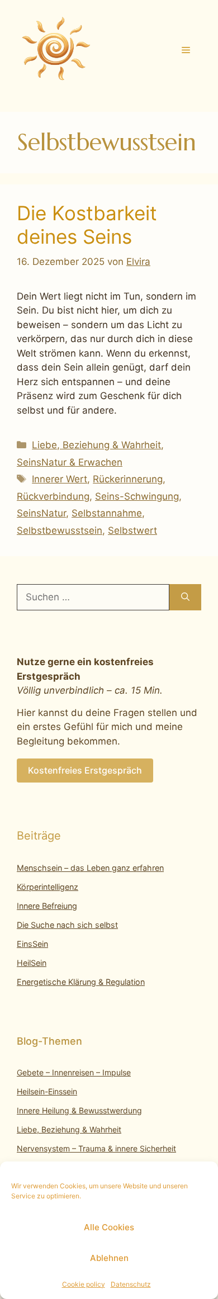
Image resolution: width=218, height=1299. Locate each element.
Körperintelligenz (47, 887)
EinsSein (32, 944)
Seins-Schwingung (137, 496)
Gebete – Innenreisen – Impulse (74, 1072)
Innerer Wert (59, 479)
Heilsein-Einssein (47, 1091)
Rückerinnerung (128, 479)
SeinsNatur (41, 513)
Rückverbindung (53, 496)
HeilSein (31, 963)
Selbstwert (132, 530)
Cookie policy (83, 1284)
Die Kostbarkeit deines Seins (87, 224)
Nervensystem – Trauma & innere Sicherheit (96, 1148)
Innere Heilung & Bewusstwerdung (79, 1110)
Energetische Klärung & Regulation (81, 982)
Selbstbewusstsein (59, 530)
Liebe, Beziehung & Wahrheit (96, 445)
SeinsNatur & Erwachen (69, 462)
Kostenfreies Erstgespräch (85, 770)
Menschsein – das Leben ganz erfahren (90, 868)
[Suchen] (185, 597)
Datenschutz (131, 1284)
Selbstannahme (107, 513)
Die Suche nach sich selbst (67, 925)
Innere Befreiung (47, 906)
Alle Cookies (109, 1227)
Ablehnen (109, 1258)
